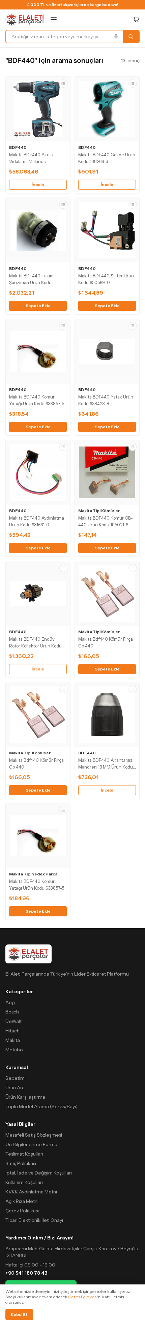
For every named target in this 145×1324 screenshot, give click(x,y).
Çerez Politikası (22, 1211)
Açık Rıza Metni (21, 1201)
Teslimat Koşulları (24, 1154)
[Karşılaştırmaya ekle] (63, 83)
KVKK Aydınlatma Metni (31, 1192)
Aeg (10, 1002)
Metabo (14, 1050)
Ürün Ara (15, 1088)
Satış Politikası (20, 1163)
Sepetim (15, 1078)
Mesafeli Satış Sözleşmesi (33, 1135)
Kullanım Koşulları (24, 1182)
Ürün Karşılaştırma (25, 1097)
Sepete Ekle (38, 305)
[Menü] (54, 20)
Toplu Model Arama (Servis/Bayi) (41, 1106)
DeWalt (13, 1021)
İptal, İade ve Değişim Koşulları (38, 1173)
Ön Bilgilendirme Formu (31, 1144)
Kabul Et (19, 1314)
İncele (38, 184)
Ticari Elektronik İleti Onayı (34, 1220)
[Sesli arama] (116, 36)
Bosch (12, 1012)
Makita (12, 1040)
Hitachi (13, 1031)
